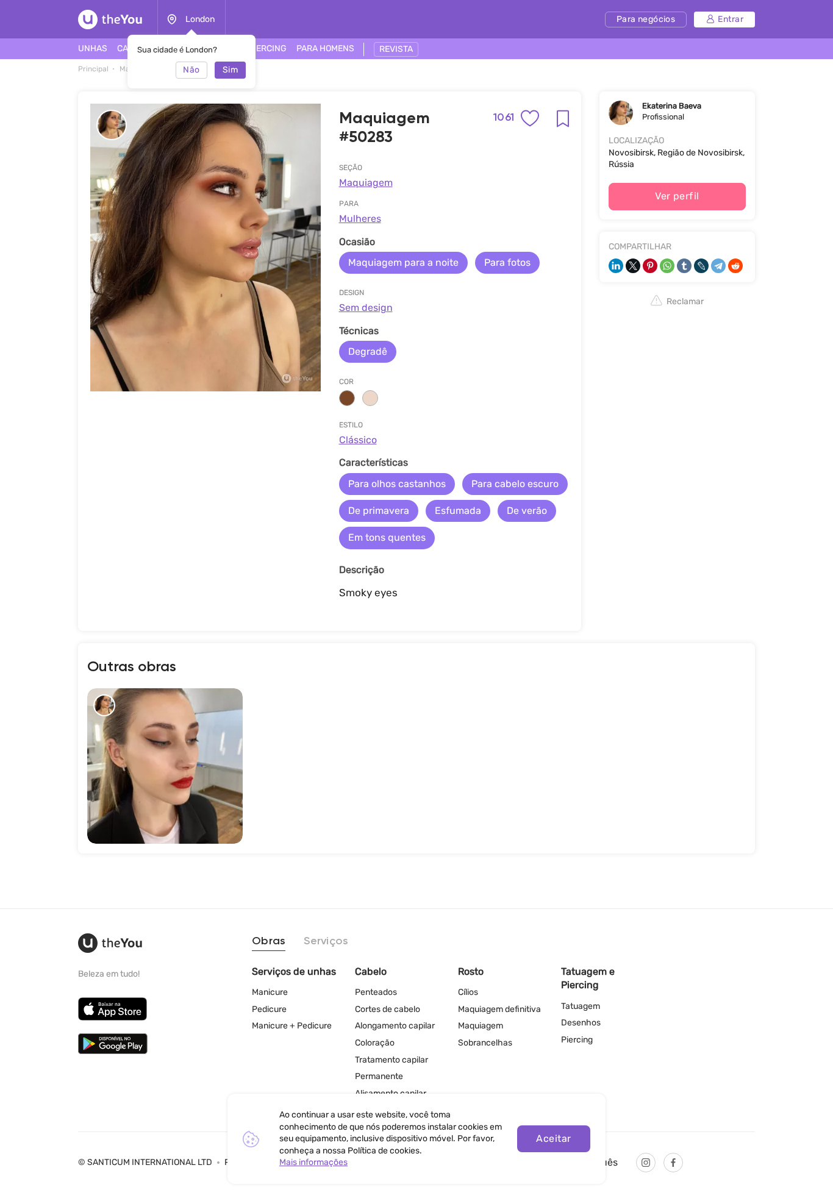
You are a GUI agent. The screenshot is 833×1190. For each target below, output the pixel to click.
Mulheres (360, 218)
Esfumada (458, 510)
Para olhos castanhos (397, 484)
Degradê (367, 351)
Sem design (366, 307)
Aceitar (553, 1138)
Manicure (270, 992)
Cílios (468, 992)
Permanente (379, 1076)
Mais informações (313, 1162)
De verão (527, 510)
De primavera (378, 510)
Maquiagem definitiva (499, 1009)
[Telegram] (718, 265)
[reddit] (735, 265)
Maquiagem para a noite (403, 262)
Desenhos (581, 1022)
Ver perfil (677, 196)
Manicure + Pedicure (292, 1026)
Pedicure (269, 1009)
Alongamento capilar (395, 1026)
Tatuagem (580, 1006)
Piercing (577, 1040)
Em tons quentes (387, 537)
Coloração (375, 1043)
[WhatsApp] (667, 265)
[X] (633, 265)
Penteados (376, 992)
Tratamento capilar (391, 1060)
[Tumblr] (684, 265)
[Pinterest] (650, 265)
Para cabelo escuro (515, 484)
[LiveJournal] (701, 265)
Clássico (358, 440)
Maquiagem (366, 182)
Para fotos (507, 262)
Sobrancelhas (485, 1043)
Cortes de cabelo (387, 1009)
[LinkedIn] (616, 265)
